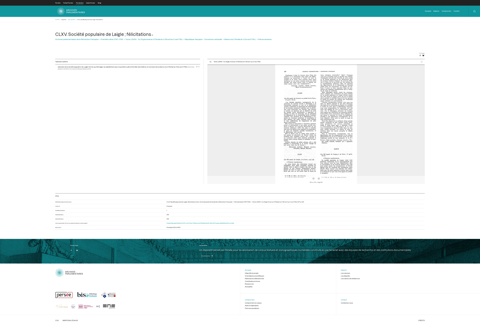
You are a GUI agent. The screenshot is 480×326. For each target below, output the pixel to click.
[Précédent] (313, 178)
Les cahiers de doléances (350, 278)
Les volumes (71, 19)
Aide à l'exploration (252, 305)
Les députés (345, 276)
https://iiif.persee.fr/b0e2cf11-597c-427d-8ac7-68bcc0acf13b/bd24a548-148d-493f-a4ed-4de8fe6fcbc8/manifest (200, 223)
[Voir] (152, 34)
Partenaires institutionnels (254, 278)
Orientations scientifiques (254, 276)
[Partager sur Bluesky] (423, 55)
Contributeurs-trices (252, 281)
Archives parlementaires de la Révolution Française (77, 39)
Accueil (57, 19)
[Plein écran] (421, 61)
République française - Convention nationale (203, 39)
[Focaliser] (199, 67)
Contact (457, 11)
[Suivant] (318, 178)
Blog (99, 3)
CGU (57, 320)
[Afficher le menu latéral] (210, 61)
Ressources (249, 284)
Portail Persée (68, 3)
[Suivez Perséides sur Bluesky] (77, 250)
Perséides (79, 3)
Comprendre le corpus (253, 303)
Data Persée (90, 3)
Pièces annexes (265, 39)
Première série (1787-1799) (112, 39)
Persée (57, 3)
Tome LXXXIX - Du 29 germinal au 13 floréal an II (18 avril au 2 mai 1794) (153, 39)
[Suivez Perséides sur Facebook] (71, 250)
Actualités (248, 287)
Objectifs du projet (251, 273)
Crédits (421, 320)
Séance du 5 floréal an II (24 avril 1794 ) (240, 39)
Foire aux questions (252, 308)
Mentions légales (70, 320)
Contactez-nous (347, 303)
